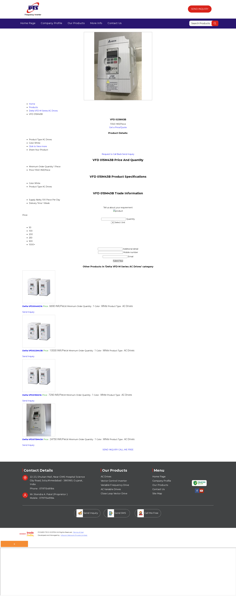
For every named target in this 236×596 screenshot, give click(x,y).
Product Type (35, 186)
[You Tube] (201, 492)
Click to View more (38, 146)
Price (31, 170)
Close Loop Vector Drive (114, 493)
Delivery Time (35, 203)
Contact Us (115, 23)
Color (31, 183)
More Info (96, 23)
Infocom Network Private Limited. (74, 535)
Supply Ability (35, 200)
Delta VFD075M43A (32, 439)
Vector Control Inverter (114, 481)
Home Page (27, 23)
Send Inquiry (199, 9)
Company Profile (51, 23)
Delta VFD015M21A (32, 395)
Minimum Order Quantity (41, 166)
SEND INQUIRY (110, 449)
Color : (101, 306)
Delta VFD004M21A (32, 306)
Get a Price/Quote (118, 127)
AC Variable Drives (111, 489)
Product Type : (120, 306)
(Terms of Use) (78, 532)
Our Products (76, 23)
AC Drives (106, 476)
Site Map (157, 493)
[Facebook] (197, 492)
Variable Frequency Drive (115, 485)
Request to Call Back (112, 154)
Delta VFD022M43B (32, 350)
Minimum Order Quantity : (80, 306)
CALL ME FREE (125, 449)
